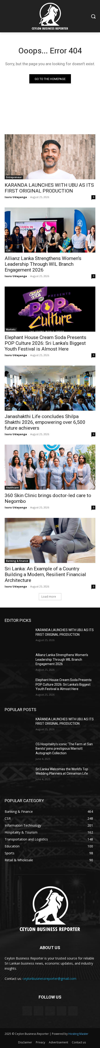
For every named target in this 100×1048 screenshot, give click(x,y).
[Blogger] (27, 1010)
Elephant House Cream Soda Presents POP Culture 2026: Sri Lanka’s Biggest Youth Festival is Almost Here (45, 343)
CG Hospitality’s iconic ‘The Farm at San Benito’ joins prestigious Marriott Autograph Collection (64, 748)
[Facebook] (38, 1010)
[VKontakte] (72, 1010)
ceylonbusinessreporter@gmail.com (49, 978)
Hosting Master (78, 1034)
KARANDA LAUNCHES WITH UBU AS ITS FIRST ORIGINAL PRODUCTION (49, 188)
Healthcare (12, 487)
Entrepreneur (14, 177)
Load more (48, 597)
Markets (11, 329)
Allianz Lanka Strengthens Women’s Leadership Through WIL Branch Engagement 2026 (43, 264)
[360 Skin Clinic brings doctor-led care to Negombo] (50, 467)
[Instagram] (61, 1010)
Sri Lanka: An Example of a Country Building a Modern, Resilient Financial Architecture (45, 574)
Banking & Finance (17, 560)
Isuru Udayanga (16, 197)
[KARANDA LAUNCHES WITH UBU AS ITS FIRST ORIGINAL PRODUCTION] (50, 156)
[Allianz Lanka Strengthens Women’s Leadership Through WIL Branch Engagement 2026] (50, 230)
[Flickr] (49, 1010)
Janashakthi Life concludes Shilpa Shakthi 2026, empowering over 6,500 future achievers (45, 422)
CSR (8, 250)
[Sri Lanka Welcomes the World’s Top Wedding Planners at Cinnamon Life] (18, 776)
